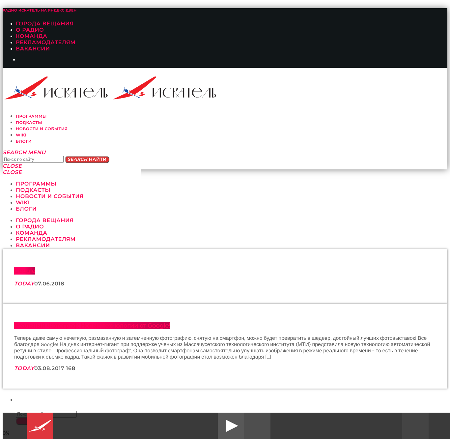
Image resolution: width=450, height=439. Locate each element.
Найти (87, 159)
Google (24, 271)
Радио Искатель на (40, 10)
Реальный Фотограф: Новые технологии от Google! (92, 325)
